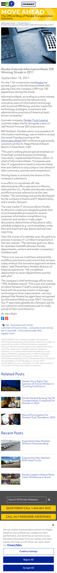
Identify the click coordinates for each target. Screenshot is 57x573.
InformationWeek (11, 140)
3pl (7, 325)
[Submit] (49, 500)
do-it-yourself (8, 331)
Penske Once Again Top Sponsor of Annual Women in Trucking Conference (38, 384)
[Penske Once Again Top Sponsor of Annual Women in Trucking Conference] (10, 386)
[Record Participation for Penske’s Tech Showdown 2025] (10, 420)
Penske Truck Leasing (36, 120)
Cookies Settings (28, 551)
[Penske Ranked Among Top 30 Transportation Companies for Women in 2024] (10, 403)
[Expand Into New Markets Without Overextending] (10, 446)
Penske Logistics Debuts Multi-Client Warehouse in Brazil (38, 475)
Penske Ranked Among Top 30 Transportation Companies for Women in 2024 (38, 400)
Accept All (28, 567)
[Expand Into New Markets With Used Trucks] (10, 463)
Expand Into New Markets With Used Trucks (36, 459)
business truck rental (22, 325)
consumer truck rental (41, 328)
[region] (28, 547)
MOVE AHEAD (22, 12)
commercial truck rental (14, 328)
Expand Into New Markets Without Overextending (36, 442)
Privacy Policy (14, 545)
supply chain (8, 333)
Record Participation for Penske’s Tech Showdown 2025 (38, 416)
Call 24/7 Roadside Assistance (28, 516)
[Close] (53, 525)
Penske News (23, 23)
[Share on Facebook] (2, 318)
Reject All (28, 559)
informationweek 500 (29, 331)
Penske (39, 82)
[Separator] (6, 318)
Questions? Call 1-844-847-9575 (28, 508)
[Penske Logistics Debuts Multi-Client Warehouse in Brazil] (10, 479)
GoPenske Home (8, 23)
